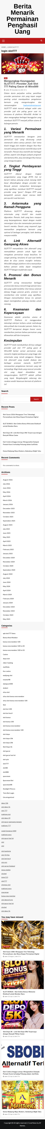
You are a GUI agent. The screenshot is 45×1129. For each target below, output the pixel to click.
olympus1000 (8, 684)
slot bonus (7, 717)
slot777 (6, 764)
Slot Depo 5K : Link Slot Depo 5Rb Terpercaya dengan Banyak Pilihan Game (22, 434)
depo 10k (4, 803)
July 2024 (6, 578)
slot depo (6, 734)
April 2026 (7, 496)
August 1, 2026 (14, 956)
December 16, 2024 (17, 90)
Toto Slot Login (8, 793)
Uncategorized (8, 797)
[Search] (41, 40)
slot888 (6, 772)
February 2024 (8, 599)
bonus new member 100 (11, 642)
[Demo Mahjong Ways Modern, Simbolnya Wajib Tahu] (22, 1095)
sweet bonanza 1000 (8, 831)
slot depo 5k (5, 807)
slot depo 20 (5, 818)
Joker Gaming (8, 663)
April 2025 (7, 541)
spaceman (6, 776)
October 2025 (8, 517)
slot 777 (4, 811)
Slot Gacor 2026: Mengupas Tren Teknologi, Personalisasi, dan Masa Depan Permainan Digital (20, 415)
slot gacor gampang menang (11, 822)
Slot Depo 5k (7, 747)
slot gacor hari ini (9, 755)
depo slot (6, 659)
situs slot (6, 692)
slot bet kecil (7, 713)
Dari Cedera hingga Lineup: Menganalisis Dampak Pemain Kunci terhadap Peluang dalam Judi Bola (21, 443)
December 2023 (9, 607)
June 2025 (6, 533)
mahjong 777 (6, 826)
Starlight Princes (9, 789)
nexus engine (5, 870)
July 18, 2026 (13, 1036)
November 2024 (9, 562)
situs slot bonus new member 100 (15, 701)
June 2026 (6, 488)
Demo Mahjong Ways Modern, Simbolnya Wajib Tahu (22, 451)
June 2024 (6, 582)
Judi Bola (6, 667)
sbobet (5, 688)
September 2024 (9, 570)
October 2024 (8, 566)
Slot (6, 78)
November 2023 (9, 611)
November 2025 (9, 512)
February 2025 (8, 549)
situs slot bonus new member (13, 696)
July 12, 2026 (13, 1114)
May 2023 (6, 619)
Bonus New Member (10, 638)
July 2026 (6, 484)
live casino (7, 671)
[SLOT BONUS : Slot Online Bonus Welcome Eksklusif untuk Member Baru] (22, 975)
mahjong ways (6, 835)
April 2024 (7, 590)
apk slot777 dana (9, 633)
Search (4, 391)
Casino (5, 654)
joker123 (4, 877)
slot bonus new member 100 (13, 730)
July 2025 (6, 529)
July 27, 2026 (13, 996)
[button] (3, 40)
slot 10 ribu (5, 855)
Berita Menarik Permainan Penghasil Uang (22, 19)
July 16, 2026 (13, 1076)
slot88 (5, 768)
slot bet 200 (7, 709)
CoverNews (32, 1123)
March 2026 (7, 500)
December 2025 (9, 508)
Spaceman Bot (8, 780)
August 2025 (7, 525)
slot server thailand (8, 866)
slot (2, 842)
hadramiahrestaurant (32, 105)
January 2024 (8, 603)
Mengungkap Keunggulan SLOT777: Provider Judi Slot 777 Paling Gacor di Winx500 (21, 84)
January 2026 (8, 504)
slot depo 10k (8, 738)
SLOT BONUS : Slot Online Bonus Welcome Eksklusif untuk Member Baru (22, 425)
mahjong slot (7, 675)
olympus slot (5, 885)
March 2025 (7, 545)
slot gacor (6, 751)
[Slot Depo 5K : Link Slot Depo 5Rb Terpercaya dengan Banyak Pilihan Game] (22, 1015)
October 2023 (8, 615)
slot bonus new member (11, 726)
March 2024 (7, 594)
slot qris (6, 759)
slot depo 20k (8, 743)
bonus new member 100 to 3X (14, 646)
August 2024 (7, 574)
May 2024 (6, 586)
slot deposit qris (7, 900)
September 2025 (9, 521)
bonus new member (8, 896)
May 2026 (6, 492)
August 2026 (7, 480)
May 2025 (6, 537)
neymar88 (6, 680)
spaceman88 (7, 785)
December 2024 (9, 558)
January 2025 (8, 553)
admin (7, 90)
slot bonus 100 (8, 722)
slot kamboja (6, 851)
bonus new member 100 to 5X (14, 650)
